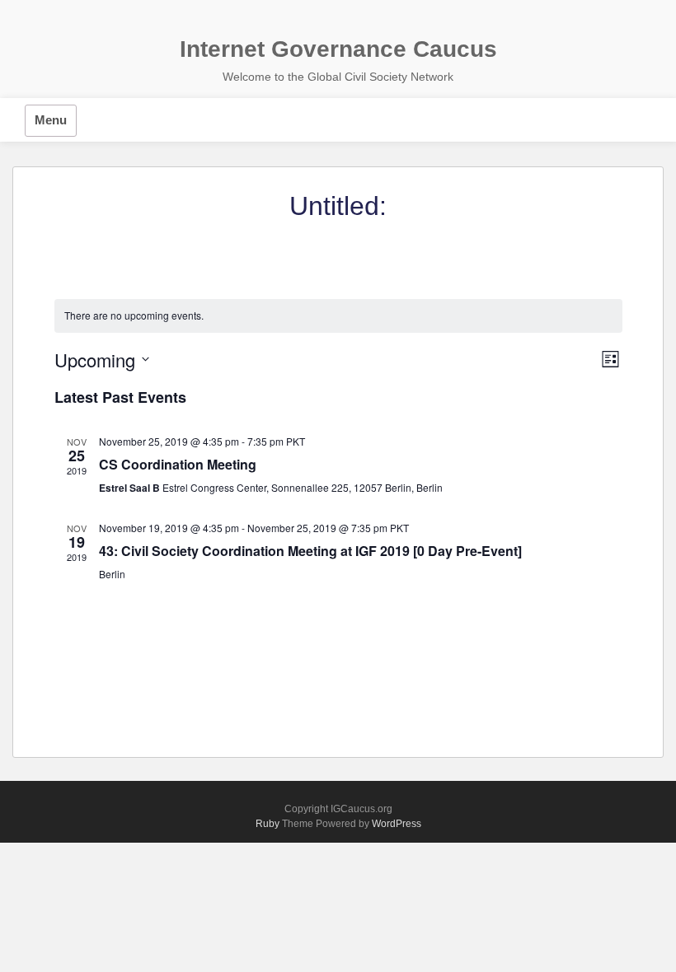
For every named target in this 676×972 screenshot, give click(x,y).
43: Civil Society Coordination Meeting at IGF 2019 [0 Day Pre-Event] (310, 550)
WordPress (396, 823)
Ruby (267, 823)
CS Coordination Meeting (177, 464)
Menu (51, 120)
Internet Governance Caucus (338, 49)
